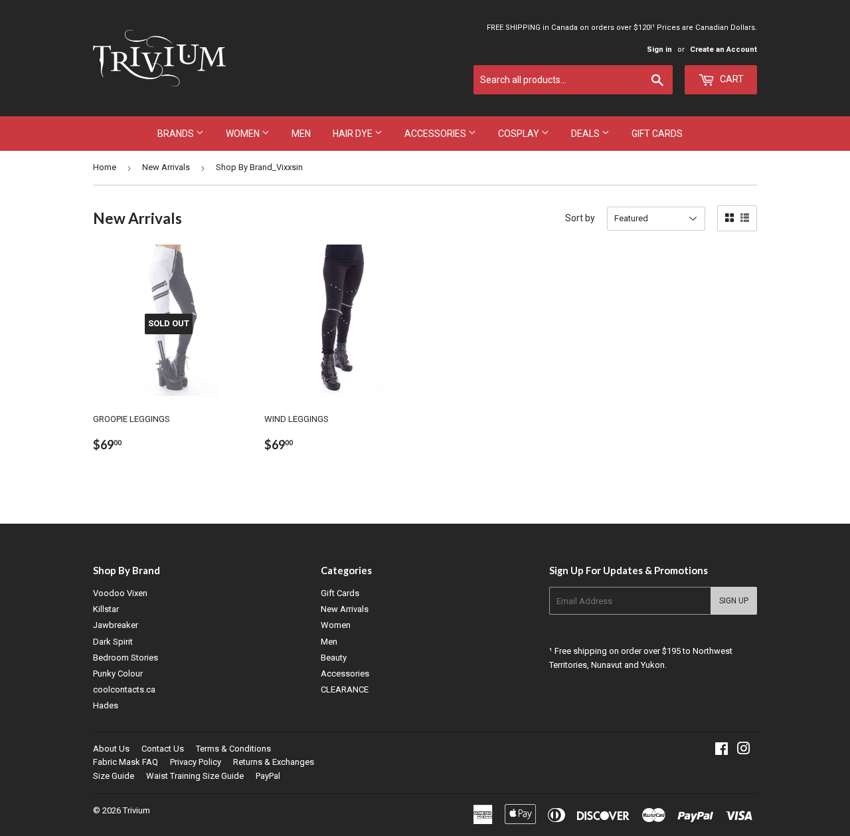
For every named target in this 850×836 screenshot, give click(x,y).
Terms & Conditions (233, 749)
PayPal (268, 776)
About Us (111, 749)
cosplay (519, 133)
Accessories (436, 133)
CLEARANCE (345, 689)
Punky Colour (118, 674)
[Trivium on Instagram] (743, 751)
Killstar (106, 609)
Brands (176, 133)
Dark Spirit (113, 642)
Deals (586, 133)
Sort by (580, 218)
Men (301, 133)
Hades (105, 705)
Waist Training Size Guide (195, 776)
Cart (731, 79)
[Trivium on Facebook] (721, 751)
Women (244, 133)
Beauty (334, 658)
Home (104, 167)
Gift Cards (657, 133)
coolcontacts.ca (124, 689)
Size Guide (113, 776)
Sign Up (733, 600)
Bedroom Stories (125, 658)
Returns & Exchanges (273, 762)
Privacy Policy (195, 762)
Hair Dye (354, 133)
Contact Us (162, 749)
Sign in (659, 49)
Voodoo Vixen (120, 593)
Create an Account (723, 49)
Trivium (136, 810)
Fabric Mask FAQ (125, 762)
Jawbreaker (115, 625)
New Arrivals (166, 167)
